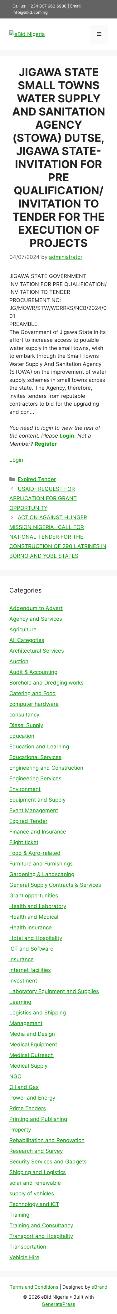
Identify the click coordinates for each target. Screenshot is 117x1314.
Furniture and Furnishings (41, 863)
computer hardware (34, 704)
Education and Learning (39, 746)
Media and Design (32, 1034)
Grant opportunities (33, 895)
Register (46, 444)
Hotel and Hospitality (35, 938)
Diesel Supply (26, 725)
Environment (25, 789)
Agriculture (23, 629)
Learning (20, 1002)
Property (20, 1130)
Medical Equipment (33, 1044)
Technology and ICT (34, 1204)
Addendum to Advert (36, 608)
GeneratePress (58, 1304)
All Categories (26, 640)
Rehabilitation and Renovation (47, 1140)
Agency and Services (35, 619)
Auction (18, 661)
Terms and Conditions (34, 1287)
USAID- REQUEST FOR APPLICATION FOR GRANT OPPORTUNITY (43, 498)
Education (21, 736)
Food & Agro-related (35, 853)
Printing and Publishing (38, 1119)
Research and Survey (36, 1151)
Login (67, 436)
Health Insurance (30, 927)
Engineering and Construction (46, 768)
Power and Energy (32, 1098)
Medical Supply (28, 1066)
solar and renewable (35, 1183)
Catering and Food (32, 693)
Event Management (33, 810)
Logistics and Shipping (37, 1012)
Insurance (21, 959)
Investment (23, 981)
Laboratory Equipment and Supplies (54, 991)
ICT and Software (31, 949)
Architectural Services (36, 651)
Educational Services (35, 757)
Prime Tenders (27, 1108)
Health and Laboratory (37, 906)
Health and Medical (33, 917)
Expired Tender (37, 479)
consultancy (24, 714)
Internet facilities (30, 970)
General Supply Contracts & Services (55, 885)
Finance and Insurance (37, 832)
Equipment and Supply (37, 800)
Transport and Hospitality (41, 1236)
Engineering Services (35, 778)
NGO (15, 1076)
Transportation (27, 1247)
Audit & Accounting (33, 672)
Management (25, 1023)
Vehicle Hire (24, 1257)
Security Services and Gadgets (48, 1161)
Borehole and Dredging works (46, 683)
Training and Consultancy (41, 1225)
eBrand (99, 1287)
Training (19, 1215)
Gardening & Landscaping (41, 874)
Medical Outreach (31, 1055)
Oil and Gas (24, 1087)
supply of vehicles (31, 1193)
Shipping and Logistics (37, 1172)
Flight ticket (23, 842)
